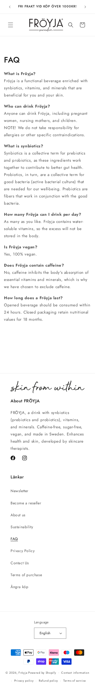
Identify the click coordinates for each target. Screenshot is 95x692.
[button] (10, 25)
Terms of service (74, 680)
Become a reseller (26, 503)
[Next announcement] (85, 7)
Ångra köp (19, 586)
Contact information (75, 673)
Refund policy (48, 680)
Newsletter (19, 490)
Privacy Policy (23, 550)
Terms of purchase (26, 575)
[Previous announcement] (10, 7)
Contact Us (20, 563)
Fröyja (22, 672)
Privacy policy (24, 680)
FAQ (14, 538)
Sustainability (22, 527)
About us (18, 515)
